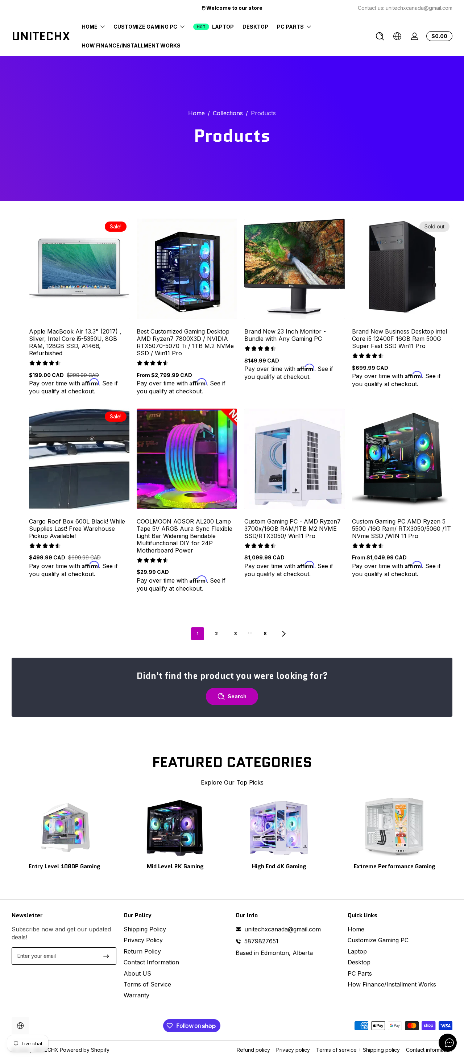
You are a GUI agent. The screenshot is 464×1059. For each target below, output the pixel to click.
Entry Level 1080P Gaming (64, 866)
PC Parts (360, 973)
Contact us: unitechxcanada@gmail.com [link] (405, 8)
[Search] (380, 36)
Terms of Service (147, 984)
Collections (228, 113)
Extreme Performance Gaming (394, 866)
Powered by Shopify (84, 1050)
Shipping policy (381, 1050)
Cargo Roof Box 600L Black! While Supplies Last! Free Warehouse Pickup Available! (77, 528)
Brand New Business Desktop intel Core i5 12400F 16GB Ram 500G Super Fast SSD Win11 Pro (399, 338)
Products (263, 113)
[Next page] (283, 633)
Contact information (429, 1050)
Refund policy (253, 1050)
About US (137, 973)
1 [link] (197, 633)
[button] (380, 36)
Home (196, 113)
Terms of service (336, 1050)
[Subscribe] (106, 956)
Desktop (359, 962)
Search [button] (237, 696)
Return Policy (142, 951)
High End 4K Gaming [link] (279, 866)
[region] (232, 8)
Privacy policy (293, 1050)
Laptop (357, 951)
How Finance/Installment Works (392, 984)
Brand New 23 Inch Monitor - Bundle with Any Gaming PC (285, 335)
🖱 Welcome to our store (232, 8)
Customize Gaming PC (378, 940)
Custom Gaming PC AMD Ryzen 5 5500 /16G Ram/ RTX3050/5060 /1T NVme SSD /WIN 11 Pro (401, 528)
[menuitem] (176, 929)
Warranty (136, 995)
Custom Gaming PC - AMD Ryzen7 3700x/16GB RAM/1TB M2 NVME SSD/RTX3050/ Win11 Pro (292, 528)
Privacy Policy (143, 940)
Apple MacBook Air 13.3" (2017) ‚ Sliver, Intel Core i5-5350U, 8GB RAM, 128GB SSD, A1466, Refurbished (75, 342)
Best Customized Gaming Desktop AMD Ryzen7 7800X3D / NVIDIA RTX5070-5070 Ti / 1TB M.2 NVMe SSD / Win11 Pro (185, 342)
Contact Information (151, 962)
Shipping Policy (145, 929)
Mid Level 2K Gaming (175, 866)
